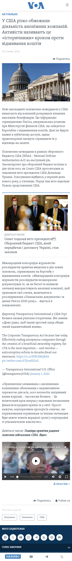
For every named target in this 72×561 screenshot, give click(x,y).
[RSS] (44, 537)
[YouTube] (31, 557)
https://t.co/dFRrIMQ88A (32, 356)
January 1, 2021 (40, 374)
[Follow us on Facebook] (5, 537)
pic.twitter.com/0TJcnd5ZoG (20, 360)
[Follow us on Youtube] (21, 537)
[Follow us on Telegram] (36, 537)
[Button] (61, 59)
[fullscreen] (66, 476)
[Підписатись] (59, 537)
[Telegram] (46, 557)
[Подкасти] (52, 537)
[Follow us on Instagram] (28, 537)
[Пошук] (62, 557)
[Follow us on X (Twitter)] (13, 537)
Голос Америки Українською (25, 451)
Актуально (10, 14)
